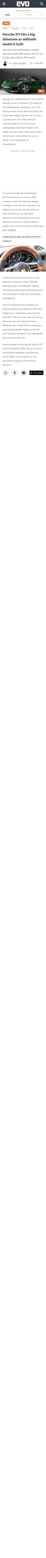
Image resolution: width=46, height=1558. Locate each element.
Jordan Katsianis (19, 63)
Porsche (6, 99)
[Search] (41, 4)
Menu (4, 4)
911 (30, 103)
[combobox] (4, 15)
